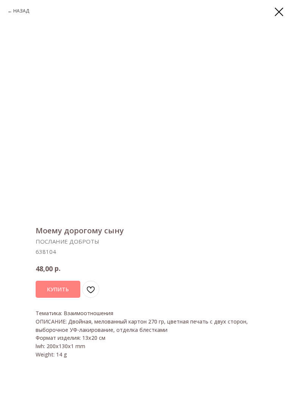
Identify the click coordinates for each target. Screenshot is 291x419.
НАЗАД (21, 11)
